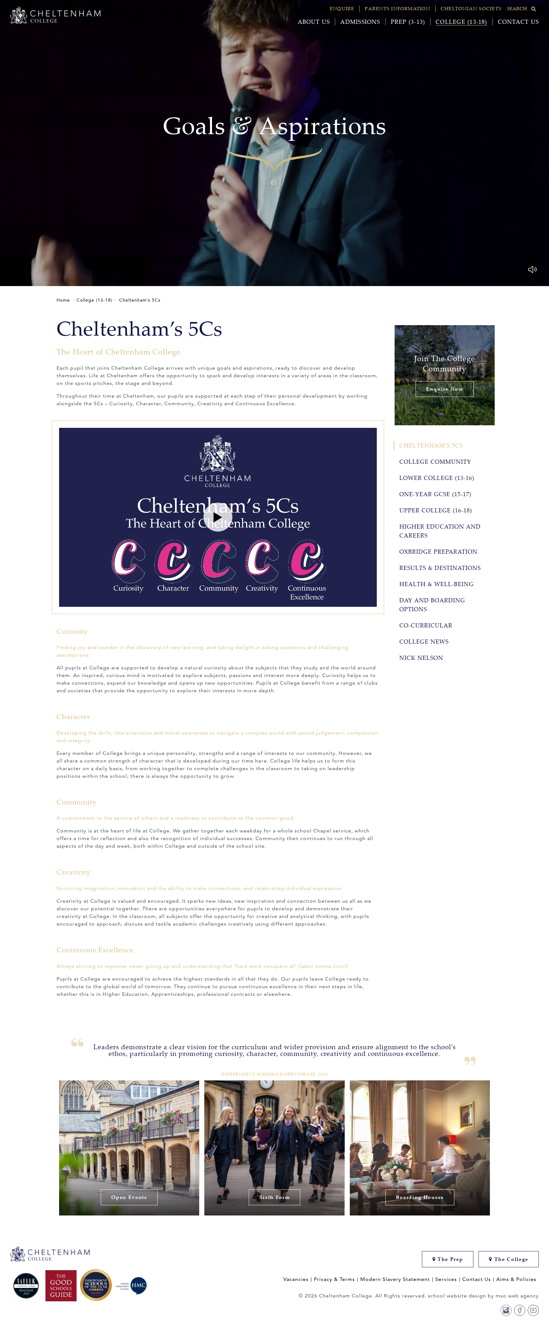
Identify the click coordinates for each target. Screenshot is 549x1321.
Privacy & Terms (334, 1279)
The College (510, 1259)
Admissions (360, 21)
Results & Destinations (440, 568)
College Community (435, 461)
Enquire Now (444, 389)
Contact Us (518, 21)
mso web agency (517, 1296)
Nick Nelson (421, 657)
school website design (457, 1296)
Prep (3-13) (408, 21)
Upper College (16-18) (435, 510)
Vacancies (295, 1279)
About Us (314, 21)
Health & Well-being (436, 584)
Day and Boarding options (432, 605)
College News (424, 641)
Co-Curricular (425, 625)
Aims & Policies (516, 1279)
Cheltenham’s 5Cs (431, 445)
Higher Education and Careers (440, 531)
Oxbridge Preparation (438, 551)
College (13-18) (461, 21)
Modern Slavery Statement (395, 1279)
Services (446, 1279)
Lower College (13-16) (436, 478)
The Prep (449, 1259)
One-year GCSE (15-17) (435, 494)
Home (63, 300)
